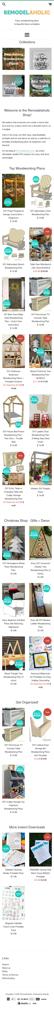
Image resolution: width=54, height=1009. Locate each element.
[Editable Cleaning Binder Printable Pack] (13, 849)
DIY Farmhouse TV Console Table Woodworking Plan (40, 318)
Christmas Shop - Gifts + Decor (27, 520)
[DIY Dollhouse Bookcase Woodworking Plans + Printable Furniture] (13, 351)
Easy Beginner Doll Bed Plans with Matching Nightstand (13, 623)
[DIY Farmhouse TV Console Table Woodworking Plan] (40, 294)
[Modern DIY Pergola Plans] (40, 468)
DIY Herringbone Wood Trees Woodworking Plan (13, 567)
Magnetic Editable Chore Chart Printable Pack (13, 926)
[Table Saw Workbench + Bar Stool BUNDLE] (40, 244)
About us (6, 967)
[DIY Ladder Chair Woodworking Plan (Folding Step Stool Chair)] (40, 411)
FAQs (5, 971)
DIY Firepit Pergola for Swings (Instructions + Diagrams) (13, 214)
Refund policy (8, 978)
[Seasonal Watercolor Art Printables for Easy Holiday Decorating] (40, 653)
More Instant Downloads (27, 827)
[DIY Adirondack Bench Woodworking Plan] (13, 244)
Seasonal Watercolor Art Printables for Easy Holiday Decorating (40, 677)
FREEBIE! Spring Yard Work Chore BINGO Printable (40, 873)
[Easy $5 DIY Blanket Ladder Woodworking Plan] (40, 600)
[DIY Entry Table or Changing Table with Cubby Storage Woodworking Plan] (13, 468)
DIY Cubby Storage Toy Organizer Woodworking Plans (13, 805)
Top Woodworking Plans (27, 168)
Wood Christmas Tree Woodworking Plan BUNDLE (40, 374)
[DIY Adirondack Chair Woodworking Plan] (40, 191)
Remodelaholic (26, 994)
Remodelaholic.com (25, 150)
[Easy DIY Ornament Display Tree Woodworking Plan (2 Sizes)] (40, 543)
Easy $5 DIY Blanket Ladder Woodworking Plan (40, 623)
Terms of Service (10, 974)
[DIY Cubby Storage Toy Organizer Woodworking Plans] (13, 782)
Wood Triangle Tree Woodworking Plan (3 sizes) (13, 677)
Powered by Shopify (41, 994)
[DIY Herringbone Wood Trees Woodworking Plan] (13, 543)
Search (5, 964)
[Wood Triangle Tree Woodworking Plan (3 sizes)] (13, 653)
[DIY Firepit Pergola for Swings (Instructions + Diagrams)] (13, 191)
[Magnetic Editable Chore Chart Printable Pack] (13, 903)
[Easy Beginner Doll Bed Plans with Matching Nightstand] (13, 600)
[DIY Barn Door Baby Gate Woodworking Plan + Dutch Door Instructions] (13, 294)
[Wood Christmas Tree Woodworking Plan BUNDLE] (40, 351)
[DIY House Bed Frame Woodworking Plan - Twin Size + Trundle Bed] (13, 411)
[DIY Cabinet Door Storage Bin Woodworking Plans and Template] (40, 725)
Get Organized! (27, 702)
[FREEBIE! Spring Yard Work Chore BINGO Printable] (40, 849)
